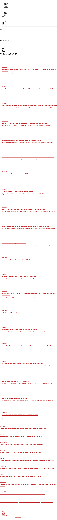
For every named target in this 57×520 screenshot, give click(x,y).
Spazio (3, 22)
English (3, 26)
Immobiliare (5, 6)
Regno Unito (5, 13)
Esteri (3, 16)
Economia (3, 2)
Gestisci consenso (4, 515)
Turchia (5, 21)
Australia (5, 18)
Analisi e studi (4, 24)
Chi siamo (3, 512)
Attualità (3, 23)
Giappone (5, 20)
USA (4, 17)
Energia (3, 8)
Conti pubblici (6, 3)
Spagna (5, 15)
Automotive (5, 4)
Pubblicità (3, 511)
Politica (3, 9)
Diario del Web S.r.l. (18, 517)
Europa (3, 10)
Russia (5, 14)
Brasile (5, 19)
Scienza (3, 25)
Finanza (5, 5)
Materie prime (6, 7)
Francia (5, 11)
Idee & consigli (4, 27)
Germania (5, 12)
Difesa (3, 48)
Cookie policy (3, 514)
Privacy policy (3, 513)
